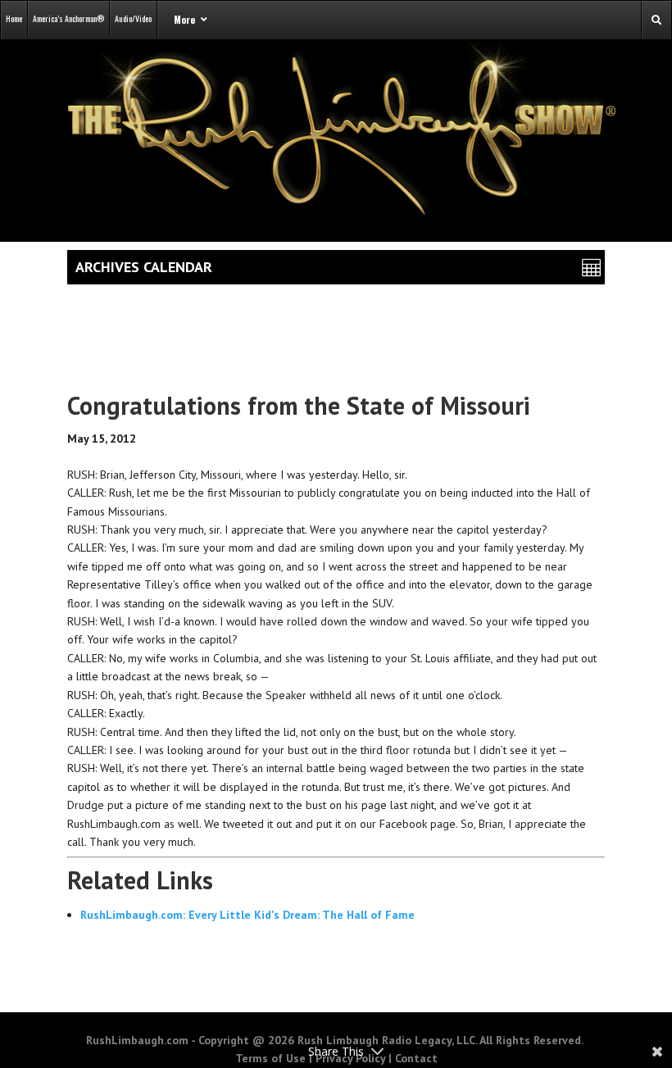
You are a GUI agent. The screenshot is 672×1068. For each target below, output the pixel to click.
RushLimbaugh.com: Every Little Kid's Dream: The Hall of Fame (247, 914)
